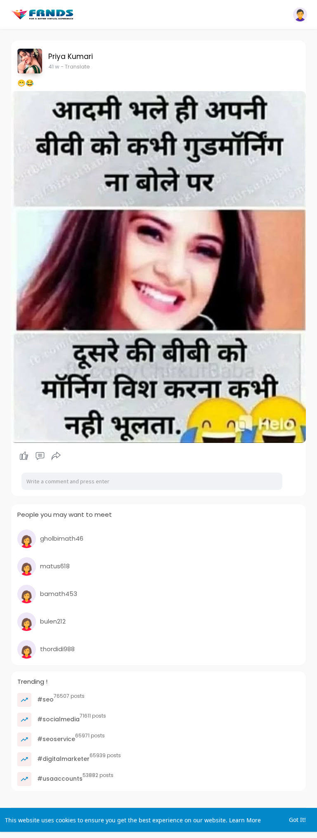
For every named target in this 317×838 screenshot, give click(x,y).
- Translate (75, 67)
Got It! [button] (297, 820)
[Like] (40, 456)
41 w (53, 67)
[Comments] (40, 456)
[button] (300, 14)
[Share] (56, 456)
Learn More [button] (245, 820)
